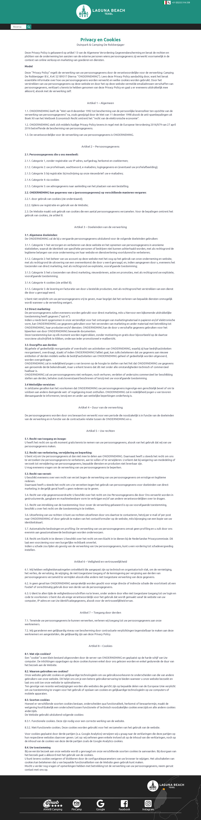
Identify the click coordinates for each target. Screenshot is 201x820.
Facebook (124, 809)
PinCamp (77, 809)
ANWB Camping (52, 809)
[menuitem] (21, 27)
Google (100, 809)
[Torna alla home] (100, 11)
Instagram (148, 809)
